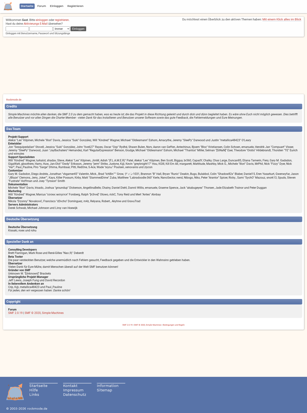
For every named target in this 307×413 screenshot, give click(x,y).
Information (108, 385)
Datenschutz (74, 394)
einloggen (42, 20)
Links (34, 394)
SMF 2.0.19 (15, 313)
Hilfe (33, 390)
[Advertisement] (153, 66)
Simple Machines (53, 313)
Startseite (38, 385)
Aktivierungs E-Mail (36, 23)
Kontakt (70, 385)
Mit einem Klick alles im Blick (281, 19)
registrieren (62, 20)
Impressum (73, 390)
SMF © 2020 (33, 313)
